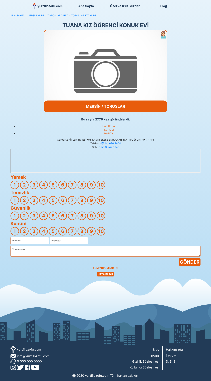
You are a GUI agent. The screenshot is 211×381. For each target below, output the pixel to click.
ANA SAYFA (17, 15)
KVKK (155, 356)
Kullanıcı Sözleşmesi (144, 367)
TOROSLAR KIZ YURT (83, 15)
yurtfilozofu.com (29, 349)
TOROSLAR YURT (57, 15)
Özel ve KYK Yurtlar (125, 6)
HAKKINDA (108, 126)
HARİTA (108, 133)
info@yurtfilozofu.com (33, 356)
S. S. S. (171, 361)
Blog (163, 6)
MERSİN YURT (35, 15)
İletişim (171, 356)
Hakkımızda (174, 349)
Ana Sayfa (86, 6)
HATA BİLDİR (105, 274)
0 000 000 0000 (29, 361)
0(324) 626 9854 (110, 143)
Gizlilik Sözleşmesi (145, 361)
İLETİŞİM (109, 129)
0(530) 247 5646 (109, 147)
